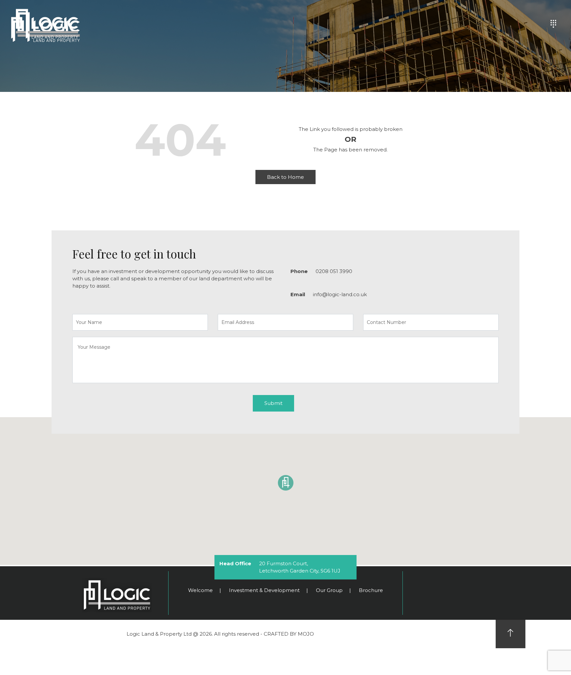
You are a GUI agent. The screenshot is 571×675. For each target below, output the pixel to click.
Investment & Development (264, 590)
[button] (285, 483)
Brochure (371, 590)
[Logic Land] (44, 24)
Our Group (329, 590)
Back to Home (285, 177)
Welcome (200, 590)
